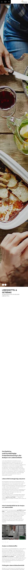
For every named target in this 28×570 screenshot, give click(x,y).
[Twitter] (25, 143)
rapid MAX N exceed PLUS (8, 556)
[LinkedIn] (25, 145)
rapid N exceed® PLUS (10, 497)
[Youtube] (25, 146)
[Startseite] (24, 2)
